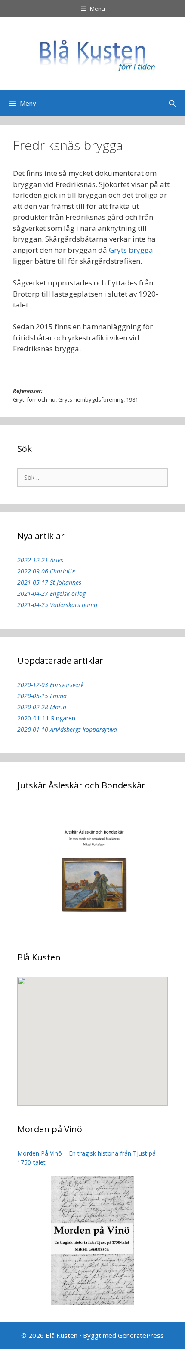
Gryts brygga (131, 250)
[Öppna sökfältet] (172, 103)
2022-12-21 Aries (40, 560)
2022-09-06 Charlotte (46, 571)
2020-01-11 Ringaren (46, 718)
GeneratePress (141, 1335)
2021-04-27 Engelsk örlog (51, 593)
